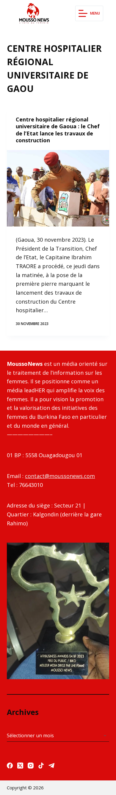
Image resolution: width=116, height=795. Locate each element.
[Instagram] (31, 766)
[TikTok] (41, 766)
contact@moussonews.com (60, 476)
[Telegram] (51, 766)
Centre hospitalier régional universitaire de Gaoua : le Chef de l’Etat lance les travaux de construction (58, 130)
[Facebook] (10, 766)
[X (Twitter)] (20, 766)
